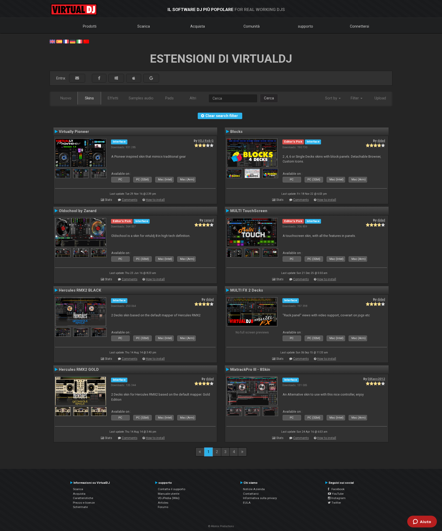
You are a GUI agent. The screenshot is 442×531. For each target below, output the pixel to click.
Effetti (113, 98)
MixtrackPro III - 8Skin (250, 369)
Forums (163, 507)
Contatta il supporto (171, 489)
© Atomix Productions (221, 526)
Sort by (331, 98)
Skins (89, 98)
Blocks (236, 131)
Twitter (336, 502)
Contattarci (251, 493)
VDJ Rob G (206, 141)
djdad (381, 141)
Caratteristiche (83, 498)
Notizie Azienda (254, 489)
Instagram (338, 498)
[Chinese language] (86, 41)
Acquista (197, 26)
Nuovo (65, 98)
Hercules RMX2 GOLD (79, 369)
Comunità (252, 26)
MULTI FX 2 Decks (246, 290)
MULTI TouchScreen (248, 211)
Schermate (80, 507)
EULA (247, 502)
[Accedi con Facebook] (99, 78)
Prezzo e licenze (84, 502)
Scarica (143, 26)
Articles (163, 502)
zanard (209, 220)
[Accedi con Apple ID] (133, 78)
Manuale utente (168, 493)
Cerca (269, 98)
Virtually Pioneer (74, 131)
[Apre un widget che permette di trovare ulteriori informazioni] (422, 522)
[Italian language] (79, 41)
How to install (155, 200)
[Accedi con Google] (151, 78)
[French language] (66, 41)
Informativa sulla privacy (260, 498)
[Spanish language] (59, 41)
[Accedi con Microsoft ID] (116, 78)
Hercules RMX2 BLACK (80, 290)
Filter (355, 98)
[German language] (72, 41)
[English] (52, 41)
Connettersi (359, 26)
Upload (380, 98)
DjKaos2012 (376, 379)
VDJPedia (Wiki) (169, 498)
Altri (193, 98)
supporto (305, 26)
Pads (169, 98)
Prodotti (89, 26)
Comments (129, 200)
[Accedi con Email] (77, 78)
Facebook (337, 489)
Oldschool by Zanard (77, 211)
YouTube (337, 493)
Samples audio (141, 98)
